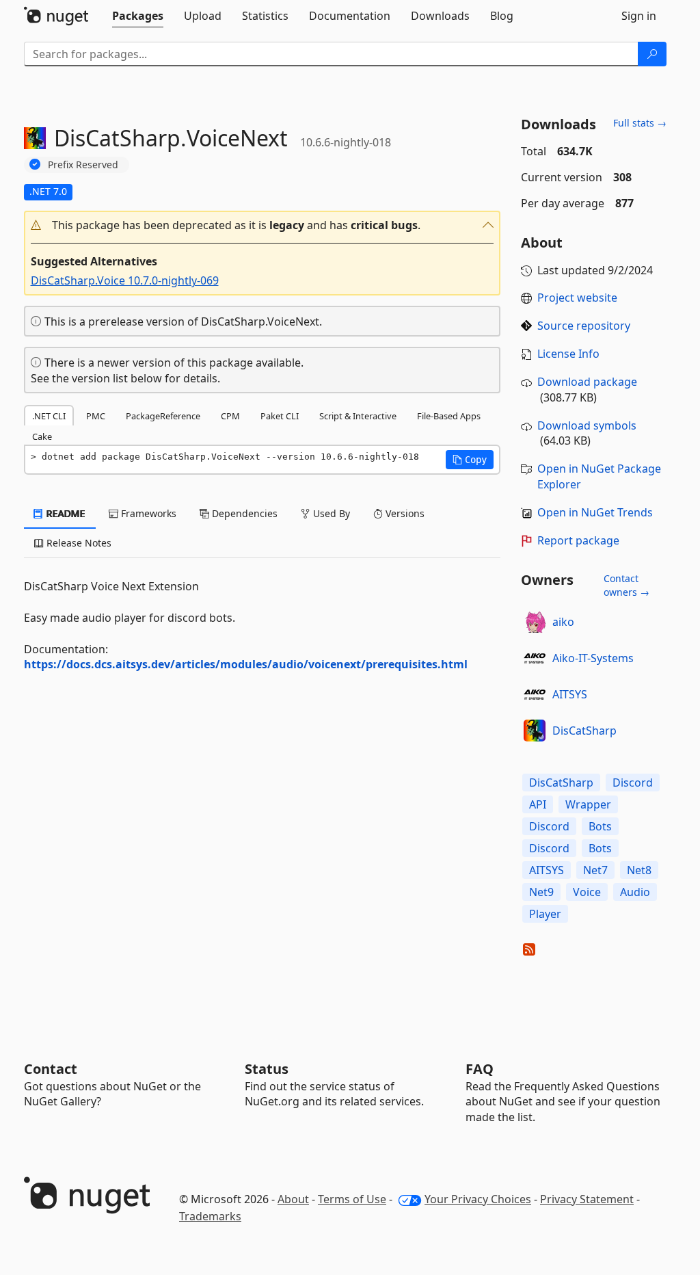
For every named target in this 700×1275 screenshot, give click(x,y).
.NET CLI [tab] (49, 416)
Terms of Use (352, 1199)
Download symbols (586, 425)
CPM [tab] (230, 416)
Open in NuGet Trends (595, 512)
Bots (600, 826)
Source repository (583, 325)
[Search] (652, 54)
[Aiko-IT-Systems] (534, 658)
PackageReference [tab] (163, 416)
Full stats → (640, 122)
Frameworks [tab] (147, 513)
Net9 (541, 891)
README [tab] (64, 513)
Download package (587, 381)
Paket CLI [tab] (279, 416)
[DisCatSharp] (534, 730)
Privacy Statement (587, 1199)
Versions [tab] (404, 513)
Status (266, 1069)
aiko (563, 621)
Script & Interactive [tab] (357, 416)
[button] (262, 225)
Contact (50, 1069)
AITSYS (569, 694)
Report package (578, 540)
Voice (587, 891)
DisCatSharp (584, 730)
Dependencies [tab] (243, 513)
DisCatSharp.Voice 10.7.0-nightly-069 (125, 280)
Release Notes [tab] (77, 542)
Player (545, 913)
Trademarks (210, 1216)
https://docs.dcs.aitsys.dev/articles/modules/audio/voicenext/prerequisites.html (246, 664)
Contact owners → (626, 585)
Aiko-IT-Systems (593, 658)
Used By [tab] (330, 513)
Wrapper (588, 804)
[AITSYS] (534, 694)
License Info (568, 353)
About (293, 1199)
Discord (632, 782)
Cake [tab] (42, 436)
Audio (635, 891)
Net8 (639, 870)
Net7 (595, 870)
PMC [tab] (95, 416)
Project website (577, 297)
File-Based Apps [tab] (449, 416)
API (537, 804)
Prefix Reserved (83, 164)
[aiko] (534, 621)
